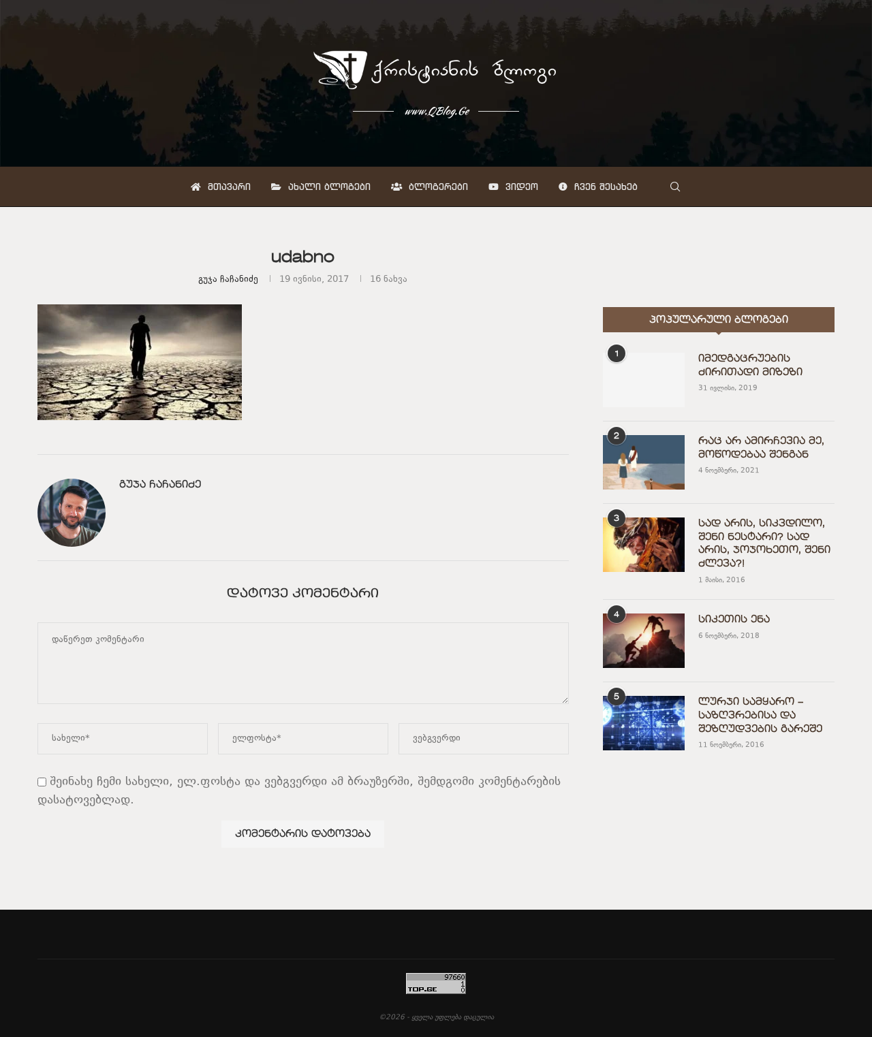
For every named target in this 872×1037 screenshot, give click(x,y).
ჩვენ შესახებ (604, 186)
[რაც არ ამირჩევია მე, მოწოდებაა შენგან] (644, 462)
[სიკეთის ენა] (644, 640)
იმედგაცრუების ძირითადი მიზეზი (750, 365)
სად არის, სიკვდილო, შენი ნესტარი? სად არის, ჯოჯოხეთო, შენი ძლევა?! (764, 544)
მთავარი (227, 186)
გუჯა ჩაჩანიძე (228, 280)
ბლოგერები (436, 186)
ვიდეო (520, 186)
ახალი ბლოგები (328, 186)
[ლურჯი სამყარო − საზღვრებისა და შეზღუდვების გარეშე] (644, 723)
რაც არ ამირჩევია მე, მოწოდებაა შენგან (761, 448)
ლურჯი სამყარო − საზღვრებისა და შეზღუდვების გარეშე (760, 715)
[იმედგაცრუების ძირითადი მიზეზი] (644, 380)
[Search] (675, 186)
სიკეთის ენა (734, 619)
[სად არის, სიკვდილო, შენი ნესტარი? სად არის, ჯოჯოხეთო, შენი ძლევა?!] (644, 544)
